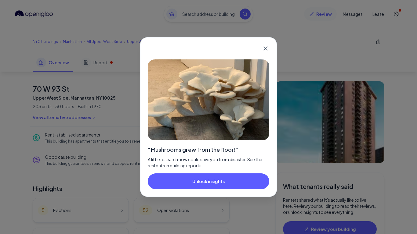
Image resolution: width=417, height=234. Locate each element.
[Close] (265, 48)
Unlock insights (208, 181)
